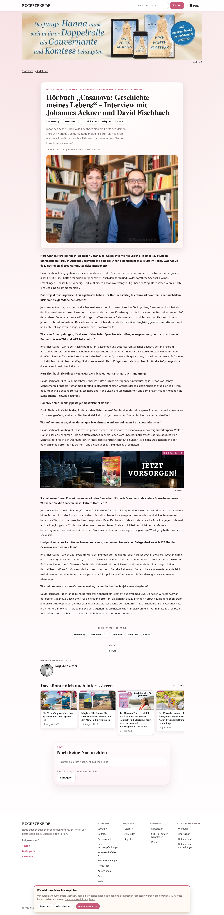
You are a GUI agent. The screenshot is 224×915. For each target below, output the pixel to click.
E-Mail (120, 121)
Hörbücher (103, 865)
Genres (101, 876)
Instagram (28, 851)
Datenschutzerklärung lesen (80, 899)
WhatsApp (53, 121)
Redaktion (42, 71)
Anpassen (44, 906)
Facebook (70, 121)
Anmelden (129, 833)
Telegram (107, 121)
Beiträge (102, 833)
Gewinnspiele (105, 838)
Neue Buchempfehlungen (108, 845)
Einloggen (66, 777)
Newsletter (157, 828)
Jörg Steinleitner (66, 666)
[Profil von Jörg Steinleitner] (46, 670)
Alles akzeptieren (87, 906)
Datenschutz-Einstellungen (185, 845)
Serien (101, 881)
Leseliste (128, 828)
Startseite (27, 71)
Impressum (184, 833)
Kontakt (155, 842)
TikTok (26, 845)
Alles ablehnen (64, 906)
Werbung (183, 828)
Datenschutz (184, 838)
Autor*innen (104, 870)
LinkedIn (92, 121)
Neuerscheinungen (107, 860)
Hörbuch (112, 650)
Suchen (176, 5)
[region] (112, 712)
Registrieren (130, 838)
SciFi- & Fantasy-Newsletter (160, 835)
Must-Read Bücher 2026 (107, 854)
